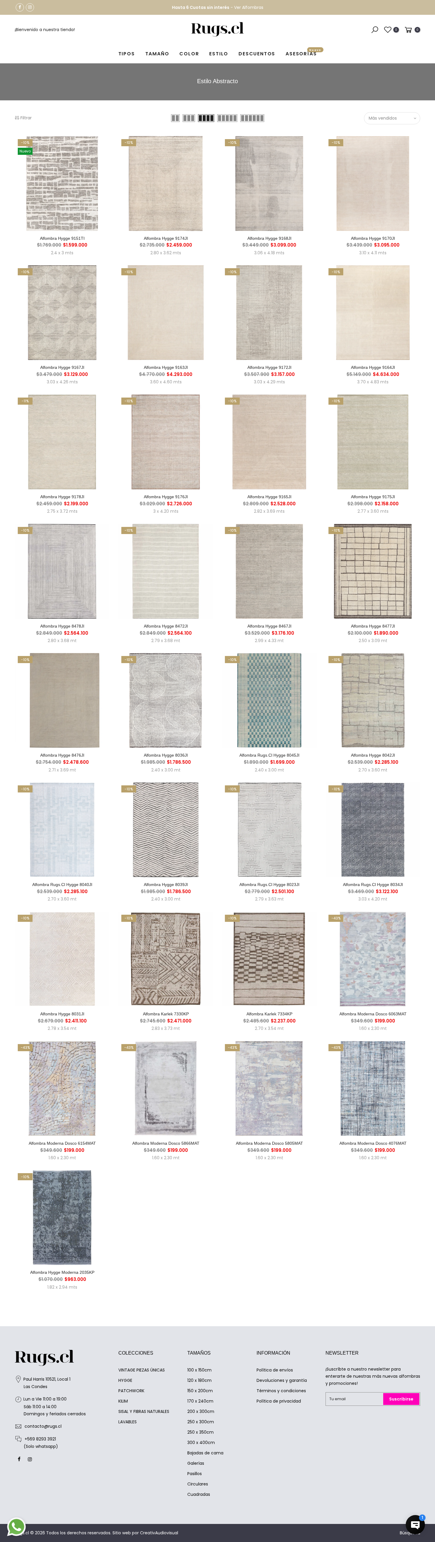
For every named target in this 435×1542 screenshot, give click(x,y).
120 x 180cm (199, 1380)
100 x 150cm (199, 1370)
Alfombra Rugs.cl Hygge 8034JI (373, 884)
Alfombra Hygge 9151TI (62, 238)
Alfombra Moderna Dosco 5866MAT (165, 1143)
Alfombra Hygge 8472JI (166, 626)
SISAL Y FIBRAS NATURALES (143, 1411)
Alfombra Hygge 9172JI (269, 367)
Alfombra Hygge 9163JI (166, 367)
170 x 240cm (200, 1401)
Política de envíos (275, 1370)
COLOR (189, 53)
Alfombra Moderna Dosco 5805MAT (269, 1143)
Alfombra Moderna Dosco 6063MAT (373, 1014)
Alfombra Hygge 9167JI (62, 367)
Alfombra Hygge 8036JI (166, 755)
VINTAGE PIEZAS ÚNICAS (141, 1370)
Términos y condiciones (281, 1391)
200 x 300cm (200, 1411)
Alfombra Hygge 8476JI (62, 755)
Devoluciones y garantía (282, 1380)
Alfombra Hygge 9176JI (166, 496)
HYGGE (125, 1380)
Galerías (195, 1463)
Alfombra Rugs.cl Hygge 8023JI (269, 884)
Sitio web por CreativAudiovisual (145, 1533)
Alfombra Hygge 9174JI (166, 238)
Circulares (197, 1484)
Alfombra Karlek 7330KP (166, 1014)
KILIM (123, 1401)
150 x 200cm (200, 1391)
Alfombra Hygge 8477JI (373, 626)
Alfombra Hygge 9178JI (62, 496)
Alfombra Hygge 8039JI (166, 884)
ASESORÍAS (303, 52)
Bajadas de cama (205, 1453)
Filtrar (26, 118)
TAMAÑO (157, 53)
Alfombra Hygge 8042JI (373, 755)
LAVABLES (127, 1422)
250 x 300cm (200, 1422)
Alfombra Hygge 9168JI (269, 238)
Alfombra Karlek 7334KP (269, 1014)
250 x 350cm (200, 1432)
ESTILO (218, 53)
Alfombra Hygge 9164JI (373, 367)
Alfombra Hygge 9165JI (269, 496)
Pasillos (194, 1474)
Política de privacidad (279, 1401)
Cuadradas (198, 1494)
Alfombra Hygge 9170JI (373, 238)
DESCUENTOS (257, 53)
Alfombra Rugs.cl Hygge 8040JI (62, 884)
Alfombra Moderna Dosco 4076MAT (373, 1143)
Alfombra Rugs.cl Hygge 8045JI (269, 755)
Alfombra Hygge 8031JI (62, 1014)
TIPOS (126, 53)
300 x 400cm (201, 1442)
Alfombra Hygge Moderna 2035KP (62, 1272)
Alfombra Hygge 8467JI (269, 626)
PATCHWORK (131, 1391)
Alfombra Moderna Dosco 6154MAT (62, 1143)
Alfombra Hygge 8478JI (62, 626)
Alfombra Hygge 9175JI (373, 496)
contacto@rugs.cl (43, 1426)
